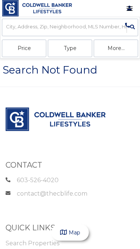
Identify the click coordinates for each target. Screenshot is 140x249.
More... (116, 48)
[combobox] (6, 27)
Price (24, 48)
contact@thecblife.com (52, 193)
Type (70, 48)
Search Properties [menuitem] (32, 243)
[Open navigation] (129, 8)
